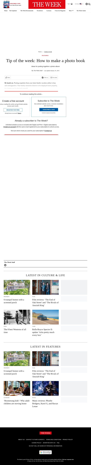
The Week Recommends (26, 10)
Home (40, 51)
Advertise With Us (49, 442)
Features (45, 55)
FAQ (58, 442)
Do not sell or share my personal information (45, 446)
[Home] (5, 10)
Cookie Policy (36, 442)
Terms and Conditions (53, 439)
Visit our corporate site (68, 459)
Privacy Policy (68, 439)
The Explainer (13, 10)
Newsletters (40, 10)
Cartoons (48, 10)
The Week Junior (81, 10)
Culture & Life (48, 51)
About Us (21, 439)
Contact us (48, 131)
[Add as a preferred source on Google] (45, 452)
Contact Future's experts (35, 439)
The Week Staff (38, 70)
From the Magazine (60, 10)
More (70, 10)
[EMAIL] (5, 265)
